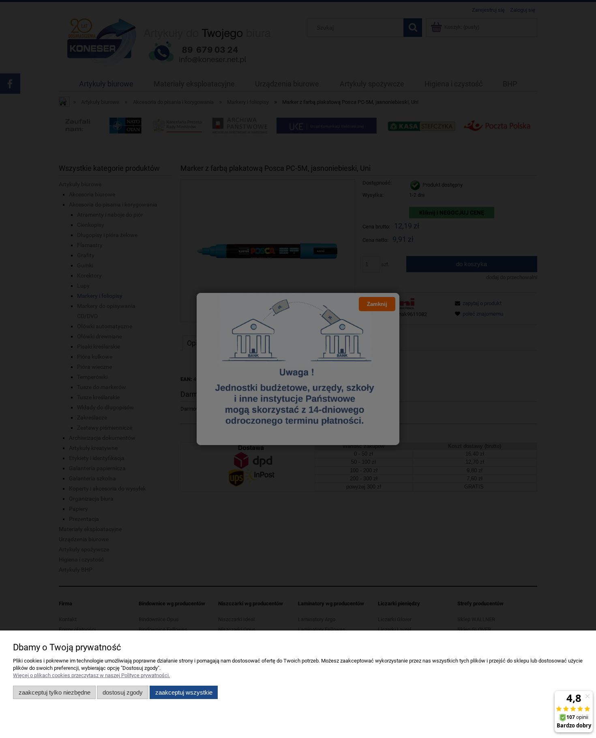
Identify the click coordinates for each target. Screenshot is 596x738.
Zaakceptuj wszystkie (183, 692)
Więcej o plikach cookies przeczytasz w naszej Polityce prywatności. (91, 675)
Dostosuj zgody (123, 692)
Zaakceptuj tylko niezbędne (54, 692)
